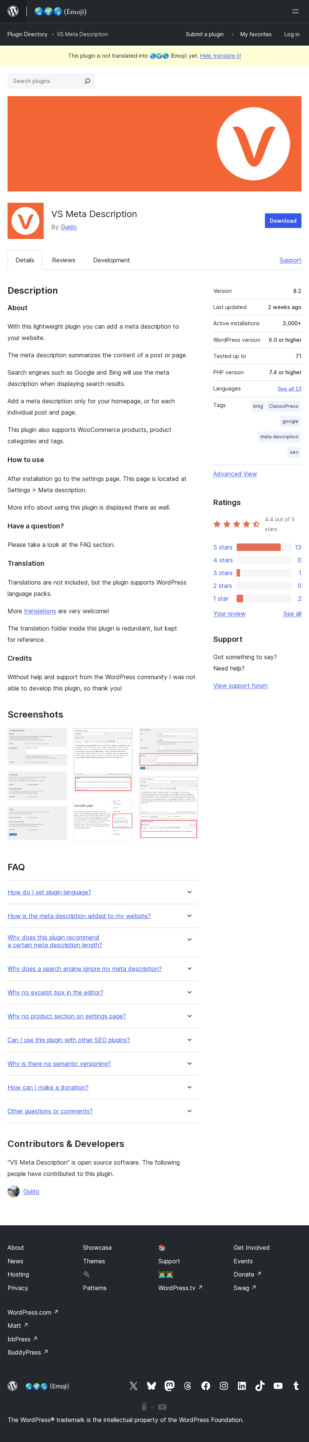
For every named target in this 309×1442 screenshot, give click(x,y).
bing (258, 406)
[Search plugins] (87, 81)
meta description (279, 436)
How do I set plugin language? (49, 892)
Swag (245, 1288)
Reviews (63, 260)
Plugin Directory (27, 34)
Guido (69, 227)
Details (24, 260)
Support (290, 260)
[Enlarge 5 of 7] (123, 809)
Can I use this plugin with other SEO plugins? (69, 1040)
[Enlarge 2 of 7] (57, 781)
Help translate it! (220, 55)
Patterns (95, 1288)
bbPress (23, 1339)
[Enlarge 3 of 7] (57, 816)
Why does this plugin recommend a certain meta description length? (55, 941)
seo (294, 452)
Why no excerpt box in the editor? (55, 992)
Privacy (18, 1288)
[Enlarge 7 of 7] (188, 786)
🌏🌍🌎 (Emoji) (47, 1386)
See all (292, 613)
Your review (229, 613)
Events (243, 1261)
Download (283, 220)
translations (40, 611)
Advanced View (235, 474)
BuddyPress (28, 1352)
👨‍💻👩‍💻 (165, 1274)
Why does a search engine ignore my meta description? (85, 968)
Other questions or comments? (50, 1111)
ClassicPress (283, 406)
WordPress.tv (180, 1288)
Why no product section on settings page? (67, 1016)
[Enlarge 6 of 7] (188, 738)
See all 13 (289, 389)
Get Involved (252, 1247)
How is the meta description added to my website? (79, 916)
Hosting (18, 1274)
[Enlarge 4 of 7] (123, 738)
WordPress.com (33, 1312)
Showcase (97, 1247)
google (290, 421)
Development (111, 260)
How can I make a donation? (48, 1087)
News (15, 1261)
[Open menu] (297, 11)
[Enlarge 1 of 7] (57, 738)
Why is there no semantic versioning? (59, 1063)
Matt (18, 1325)
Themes (94, 1261)
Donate (248, 1274)
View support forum (240, 685)
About (16, 1247)
